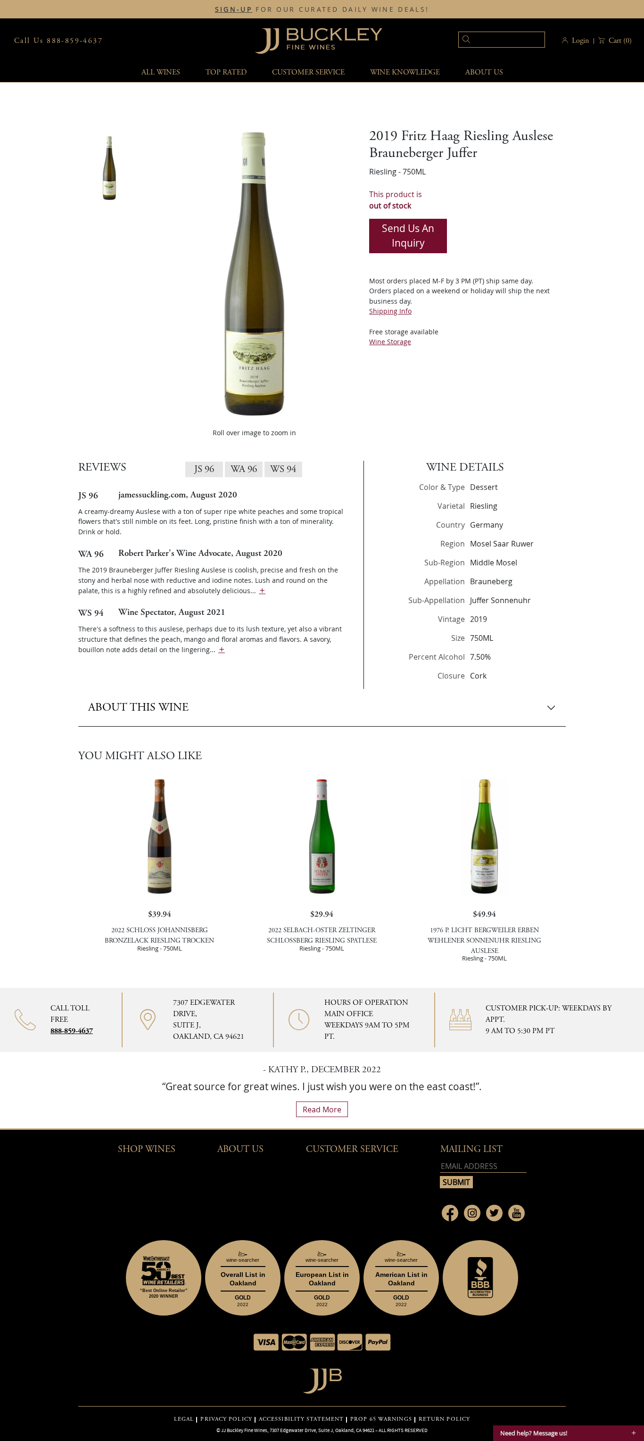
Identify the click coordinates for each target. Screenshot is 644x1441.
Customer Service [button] (352, 1149)
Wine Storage (390, 341)
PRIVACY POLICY (226, 1419)
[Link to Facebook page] (450, 1213)
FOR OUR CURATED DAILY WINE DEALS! (322, 9)
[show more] (262, 590)
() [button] (620, 41)
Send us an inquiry (408, 235)
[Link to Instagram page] (472, 1213)
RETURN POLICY (444, 1419)
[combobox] (487, 41)
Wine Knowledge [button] (405, 72)
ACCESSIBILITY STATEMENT (301, 1419)
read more (322, 1109)
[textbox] (501, 40)
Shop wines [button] (146, 1149)
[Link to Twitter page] (494, 1213)
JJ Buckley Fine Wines (244, 1430)
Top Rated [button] (226, 72)
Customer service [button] (308, 72)
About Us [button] (484, 72)
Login (580, 41)
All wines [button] (160, 72)
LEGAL (184, 1419)
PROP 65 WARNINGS (381, 1419)
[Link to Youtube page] (516, 1213)
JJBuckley (318, 41)
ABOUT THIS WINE (138, 707)
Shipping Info (390, 310)
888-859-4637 (71, 1031)
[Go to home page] (322, 1378)
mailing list (471, 1149)
